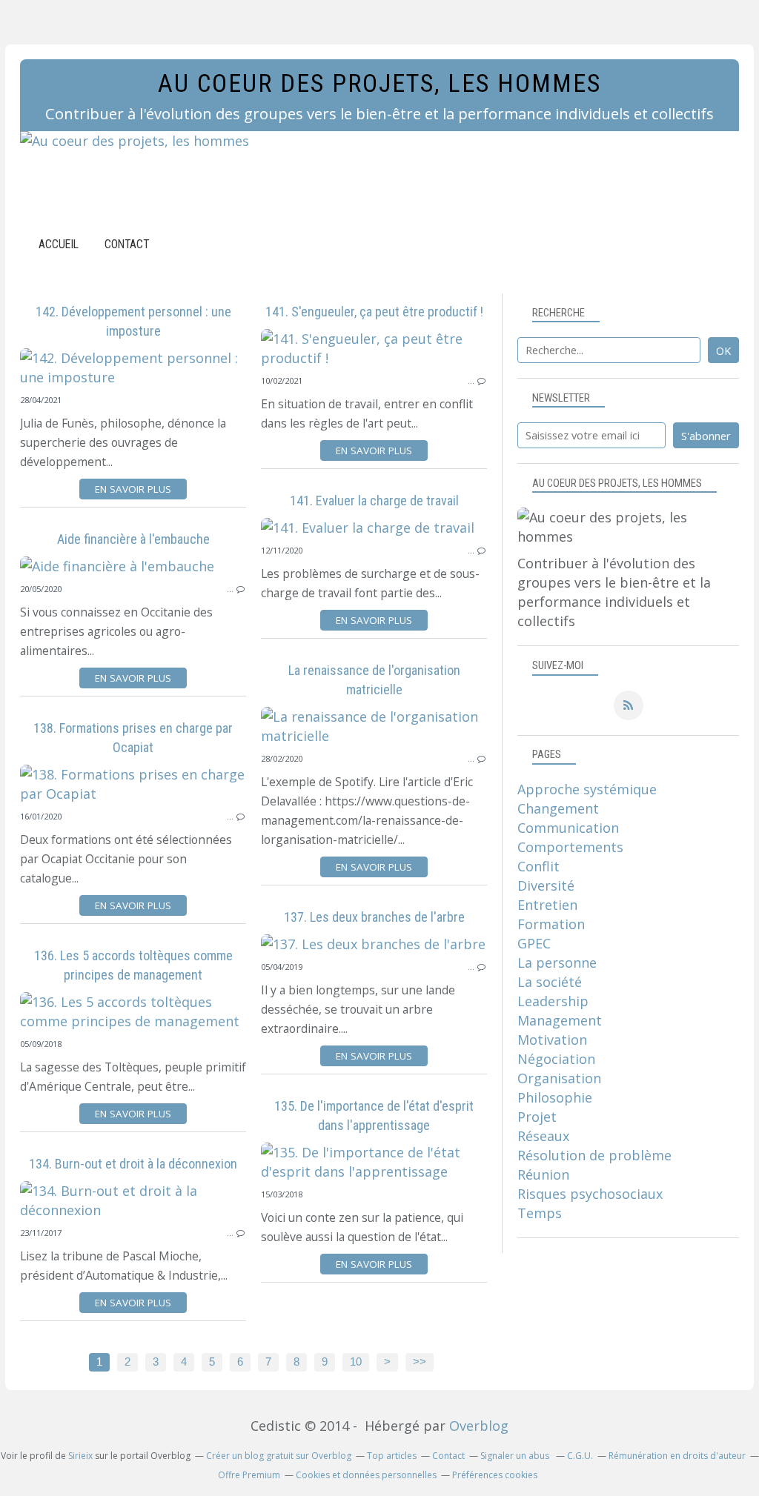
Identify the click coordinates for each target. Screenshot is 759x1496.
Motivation (552, 1039)
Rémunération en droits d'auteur (677, 1455)
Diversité (545, 885)
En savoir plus (133, 489)
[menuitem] (58, 244)
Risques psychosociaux (590, 1194)
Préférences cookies (494, 1475)
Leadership (553, 1001)
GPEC (534, 943)
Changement (558, 808)
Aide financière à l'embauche (133, 539)
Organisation (559, 1078)
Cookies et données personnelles (366, 1475)
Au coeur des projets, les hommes (379, 83)
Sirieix (80, 1455)
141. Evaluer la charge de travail (374, 500)
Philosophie (554, 1097)
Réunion (543, 1174)
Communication (568, 828)
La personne (557, 962)
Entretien (547, 905)
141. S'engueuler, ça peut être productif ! (374, 311)
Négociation (556, 1059)
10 (356, 1362)
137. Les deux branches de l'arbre (374, 917)
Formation (551, 924)
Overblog (478, 1426)
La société (549, 982)
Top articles (392, 1455)
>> (419, 1362)
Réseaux (543, 1136)
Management (559, 1020)
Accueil (59, 244)
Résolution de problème (594, 1155)
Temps (539, 1213)
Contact (127, 244)
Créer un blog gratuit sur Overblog (278, 1455)
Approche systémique (587, 789)
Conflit (538, 866)
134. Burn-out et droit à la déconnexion (133, 1163)
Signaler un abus (515, 1455)
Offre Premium (249, 1475)
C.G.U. (580, 1455)
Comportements (570, 847)
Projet (537, 1117)
